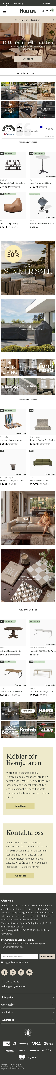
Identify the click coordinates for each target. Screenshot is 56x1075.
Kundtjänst (20, 875)
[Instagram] (13, 972)
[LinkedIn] (29, 972)
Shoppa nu (28, 58)
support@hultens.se (15, 986)
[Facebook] (4, 972)
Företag (18, 3)
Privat (6, 3)
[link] (28, 130)
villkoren (23, 962)
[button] (28, 65)
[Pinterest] (21, 972)
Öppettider (20, 805)
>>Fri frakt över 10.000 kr (27, 19)
